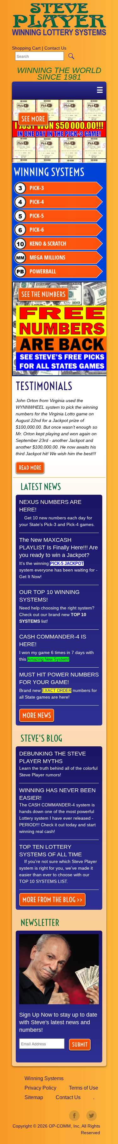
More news (36, 715)
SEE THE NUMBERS (43, 294)
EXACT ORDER (56, 690)
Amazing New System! (48, 659)
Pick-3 (37, 188)
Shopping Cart (26, 48)
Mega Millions (47, 257)
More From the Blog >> (52, 899)
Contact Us (55, 48)
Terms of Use (83, 1088)
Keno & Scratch (48, 244)
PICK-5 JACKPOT (67, 563)
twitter (91, 1115)
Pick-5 (37, 216)
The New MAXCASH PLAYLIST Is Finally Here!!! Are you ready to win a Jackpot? (58, 547)
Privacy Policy (40, 1088)
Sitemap (34, 1097)
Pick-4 (37, 202)
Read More (30, 467)
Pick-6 (37, 230)
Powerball (43, 271)
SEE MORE (33, 118)
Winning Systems (44, 1078)
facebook (74, 1115)
